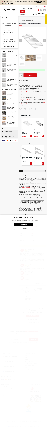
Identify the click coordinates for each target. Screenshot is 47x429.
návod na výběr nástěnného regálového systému (32, 103)
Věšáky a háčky (7, 37)
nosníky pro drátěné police (27, 187)
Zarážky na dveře (7, 30)
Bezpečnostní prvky (8, 44)
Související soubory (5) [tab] (35, 171)
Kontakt (40, 6)
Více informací (35, 220)
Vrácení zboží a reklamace (27, 6)
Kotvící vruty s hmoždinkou (26, 99)
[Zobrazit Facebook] (3, 136)
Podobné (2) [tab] (26, 171)
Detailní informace (23, 105)
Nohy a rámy (7, 27)
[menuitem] (23, 14)
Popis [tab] (21, 171)
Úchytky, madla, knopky (9, 34)
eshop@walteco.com (8, 131)
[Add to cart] (31, 136)
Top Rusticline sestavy (8, 51)
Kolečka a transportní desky (10, 41)
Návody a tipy (4, 6)
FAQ (36, 6)
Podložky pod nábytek (9, 32)
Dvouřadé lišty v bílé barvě (26, 91)
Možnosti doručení (24, 80)
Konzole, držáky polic (8, 39)
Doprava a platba (16, 6)
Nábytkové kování (8, 21)
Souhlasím (23, 224)
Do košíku (22, 75)
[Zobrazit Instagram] (6, 136)
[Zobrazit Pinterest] (13, 136)
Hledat (22, 11)
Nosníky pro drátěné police (26, 96)
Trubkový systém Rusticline (10, 23)
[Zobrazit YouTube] (10, 136)
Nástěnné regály (7, 25)
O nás (10, 6)
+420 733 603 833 (7, 134)
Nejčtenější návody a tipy (9, 89)
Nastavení (23, 228)
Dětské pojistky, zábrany (9, 46)
